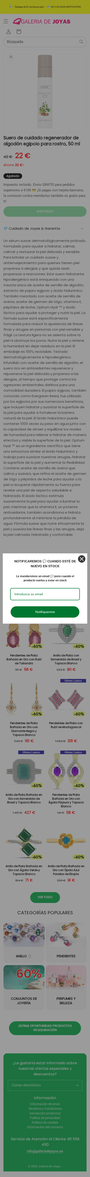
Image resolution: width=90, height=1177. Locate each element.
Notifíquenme (45, 612)
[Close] (81, 558)
